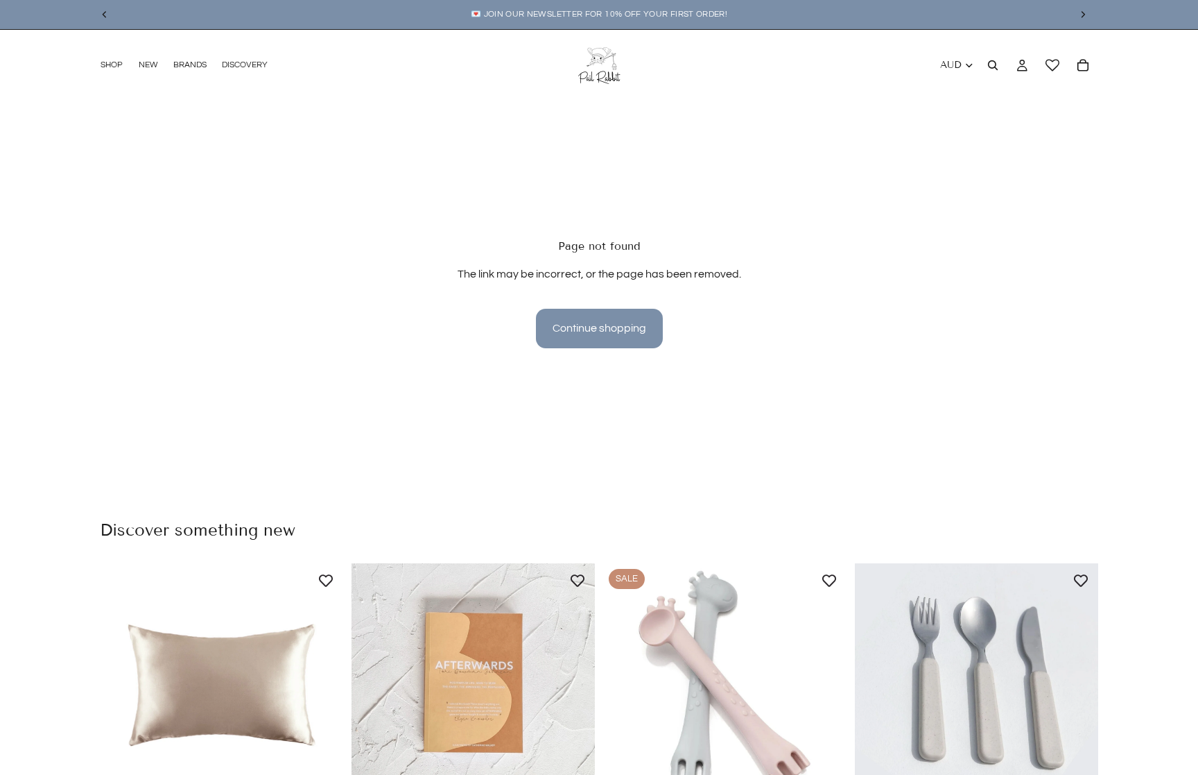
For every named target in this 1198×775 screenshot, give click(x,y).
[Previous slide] (120, 685)
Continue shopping (599, 328)
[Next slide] (322, 685)
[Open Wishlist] (1052, 65)
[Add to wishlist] (326, 581)
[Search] (993, 65)
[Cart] (1083, 65)
